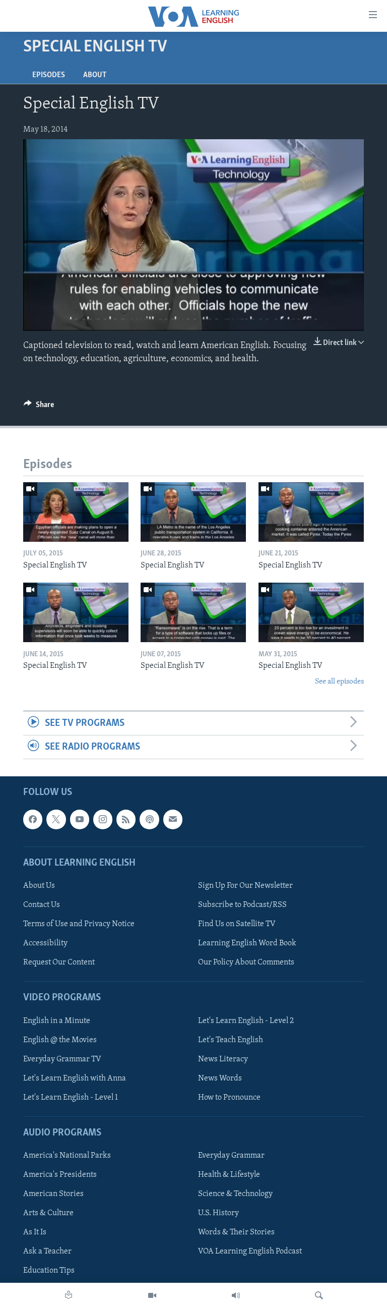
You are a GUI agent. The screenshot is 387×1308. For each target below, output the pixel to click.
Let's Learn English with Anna (74, 1078)
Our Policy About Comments (246, 963)
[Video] (152, 1295)
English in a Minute (56, 1021)
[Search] (319, 1295)
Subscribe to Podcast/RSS (242, 905)
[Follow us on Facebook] (32, 819)
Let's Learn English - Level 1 (70, 1098)
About (94, 75)
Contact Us (41, 905)
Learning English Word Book (247, 944)
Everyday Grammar (231, 1156)
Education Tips (49, 1271)
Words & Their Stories (236, 1233)
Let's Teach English (230, 1040)
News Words (220, 1078)
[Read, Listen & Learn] (68, 1295)
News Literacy (223, 1059)
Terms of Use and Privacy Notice (79, 924)
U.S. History (218, 1214)
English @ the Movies (60, 1040)
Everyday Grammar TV (62, 1059)
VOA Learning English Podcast (250, 1252)
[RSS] (126, 819)
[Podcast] (149, 819)
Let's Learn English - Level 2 (246, 1021)
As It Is (34, 1233)
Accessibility (45, 944)
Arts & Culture (48, 1214)
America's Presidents (60, 1175)
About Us (39, 886)
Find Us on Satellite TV (237, 924)
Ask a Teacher (47, 1252)
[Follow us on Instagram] (102, 819)
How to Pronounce (229, 1098)
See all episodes (339, 682)
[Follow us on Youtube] (79, 819)
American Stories (53, 1194)
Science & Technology (235, 1194)
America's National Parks (67, 1156)
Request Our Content (59, 963)
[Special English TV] (75, 512)
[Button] (39, 407)
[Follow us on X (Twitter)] (56, 819)
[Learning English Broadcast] (236, 1295)
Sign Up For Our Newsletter (245, 886)
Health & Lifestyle (229, 1175)
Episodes (48, 75)
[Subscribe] (172, 819)
